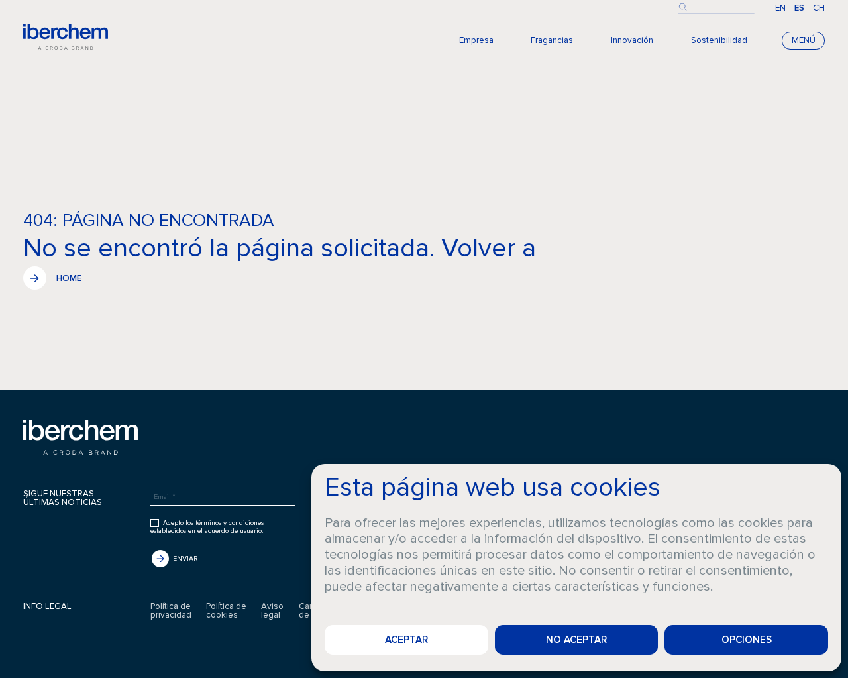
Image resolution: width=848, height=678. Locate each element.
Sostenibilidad (719, 40)
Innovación (632, 40)
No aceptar (576, 640)
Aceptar (406, 640)
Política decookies (226, 611)
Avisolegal (272, 611)
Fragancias (552, 40)
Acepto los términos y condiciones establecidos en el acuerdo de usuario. (207, 527)
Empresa (476, 40)
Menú (804, 40)
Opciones (746, 640)
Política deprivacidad (170, 611)
